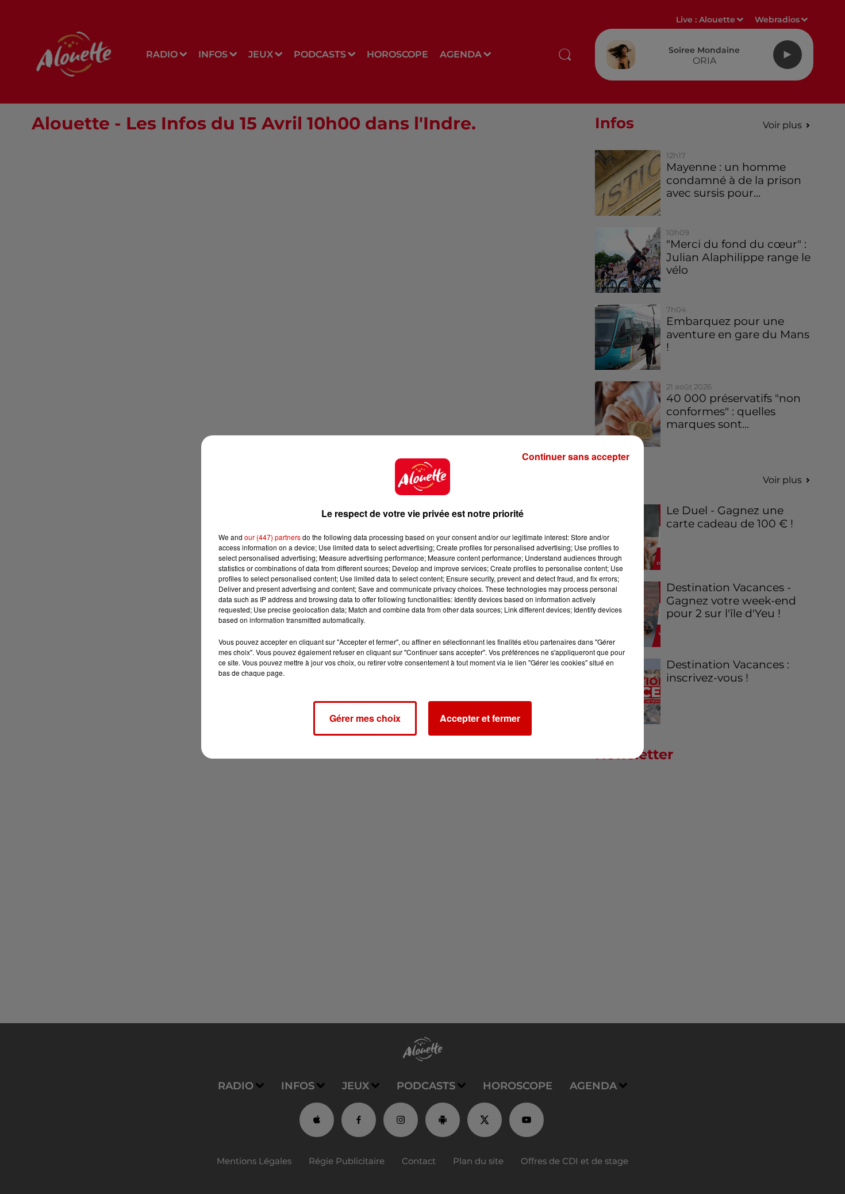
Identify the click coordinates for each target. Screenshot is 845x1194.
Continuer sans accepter (575, 456)
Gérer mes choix (365, 718)
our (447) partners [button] (272, 537)
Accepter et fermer (480, 718)
